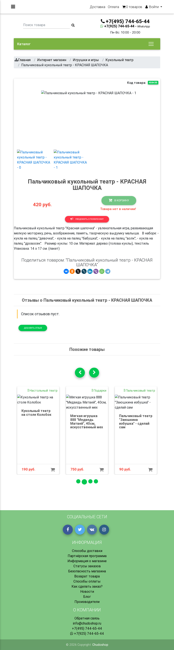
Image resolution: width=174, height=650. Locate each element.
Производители (87, 602)
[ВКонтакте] (66, 271)
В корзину (121, 200)
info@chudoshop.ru (87, 623)
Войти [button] (154, 7)
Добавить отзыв (33, 327)
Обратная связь (87, 618)
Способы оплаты (87, 581)
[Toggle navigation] (151, 44)
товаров (134, 7)
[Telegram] (107, 271)
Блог (87, 596)
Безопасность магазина (87, 571)
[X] (78, 271)
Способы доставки (87, 551)
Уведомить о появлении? (89, 219)
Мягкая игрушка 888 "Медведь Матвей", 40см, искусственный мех (86, 421)
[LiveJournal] (84, 271)
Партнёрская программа (87, 556)
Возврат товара (87, 576)
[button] (48, 118)
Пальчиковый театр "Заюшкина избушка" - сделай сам (135, 421)
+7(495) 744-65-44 (87, 628)
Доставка (97, 7)
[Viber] (95, 271)
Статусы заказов (87, 566)
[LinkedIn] (90, 271)
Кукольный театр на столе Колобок (36, 413)
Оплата (113, 7)
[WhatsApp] (101, 271)
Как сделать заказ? (87, 586)
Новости (87, 591)
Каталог (24, 44)
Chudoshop (100, 645)
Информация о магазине (87, 561)
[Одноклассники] (72, 271)
